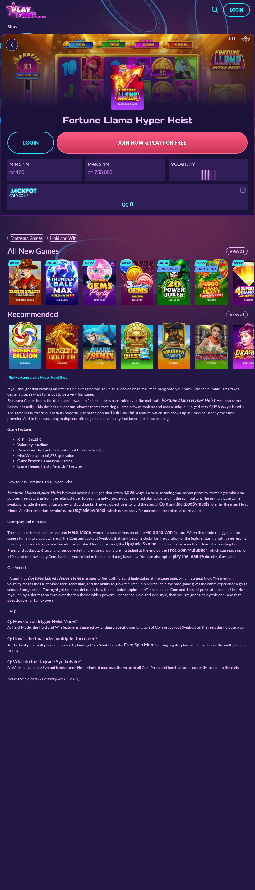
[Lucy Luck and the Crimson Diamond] (211, 345)
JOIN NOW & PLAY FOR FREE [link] (152, 142)
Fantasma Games (26, 238)
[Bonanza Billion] (24, 345)
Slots (12, 26)
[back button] (214, 10)
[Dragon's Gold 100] (62, 345)
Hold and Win (63, 238)
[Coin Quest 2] (136, 345)
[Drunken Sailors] (174, 345)
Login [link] (236, 9)
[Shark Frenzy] (99, 345)
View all (237, 251)
